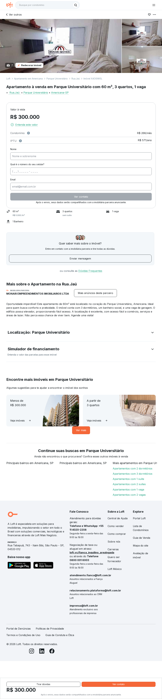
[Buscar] (75, 5)
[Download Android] (19, 566)
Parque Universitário (57, 78)
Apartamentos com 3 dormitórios (132, 473)
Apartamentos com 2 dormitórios (132, 468)
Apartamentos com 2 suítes (129, 484)
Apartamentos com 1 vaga (128, 489)
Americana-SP (60, 92)
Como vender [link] (116, 526)
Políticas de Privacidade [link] (50, 628)
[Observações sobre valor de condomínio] (28, 133)
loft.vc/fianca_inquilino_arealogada (92, 552)
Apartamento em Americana (28, 78)
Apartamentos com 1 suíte (128, 479)
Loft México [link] (115, 569)
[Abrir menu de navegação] (154, 5)
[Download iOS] (43, 566)
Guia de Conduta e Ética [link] (59, 635)
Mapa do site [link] (140, 545)
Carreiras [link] (113, 549)
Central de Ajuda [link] (118, 518)
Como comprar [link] (117, 533)
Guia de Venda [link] (141, 537)
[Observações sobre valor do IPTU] (20, 140)
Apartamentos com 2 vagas (129, 494)
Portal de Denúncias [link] (18, 628)
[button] (81, 333)
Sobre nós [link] (114, 541)
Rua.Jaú (76, 78)
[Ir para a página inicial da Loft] (10, 5)
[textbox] (47, 5)
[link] (95, 293)
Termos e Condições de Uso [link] (23, 635)
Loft (8, 78)
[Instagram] (31, 652)
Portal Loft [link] (139, 518)
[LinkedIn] (41, 652)
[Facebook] (51, 652)
